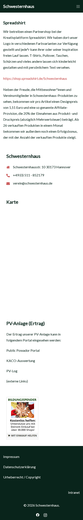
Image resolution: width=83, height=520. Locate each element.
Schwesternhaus (18, 6)
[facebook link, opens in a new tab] (37, 514)
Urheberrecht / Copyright (22, 477)
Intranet (74, 492)
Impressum (11, 457)
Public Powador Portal (23, 350)
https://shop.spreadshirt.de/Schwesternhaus (35, 78)
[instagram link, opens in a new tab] (45, 514)
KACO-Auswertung (20, 361)
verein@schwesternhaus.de (32, 183)
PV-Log (11, 371)
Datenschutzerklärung (19, 467)
